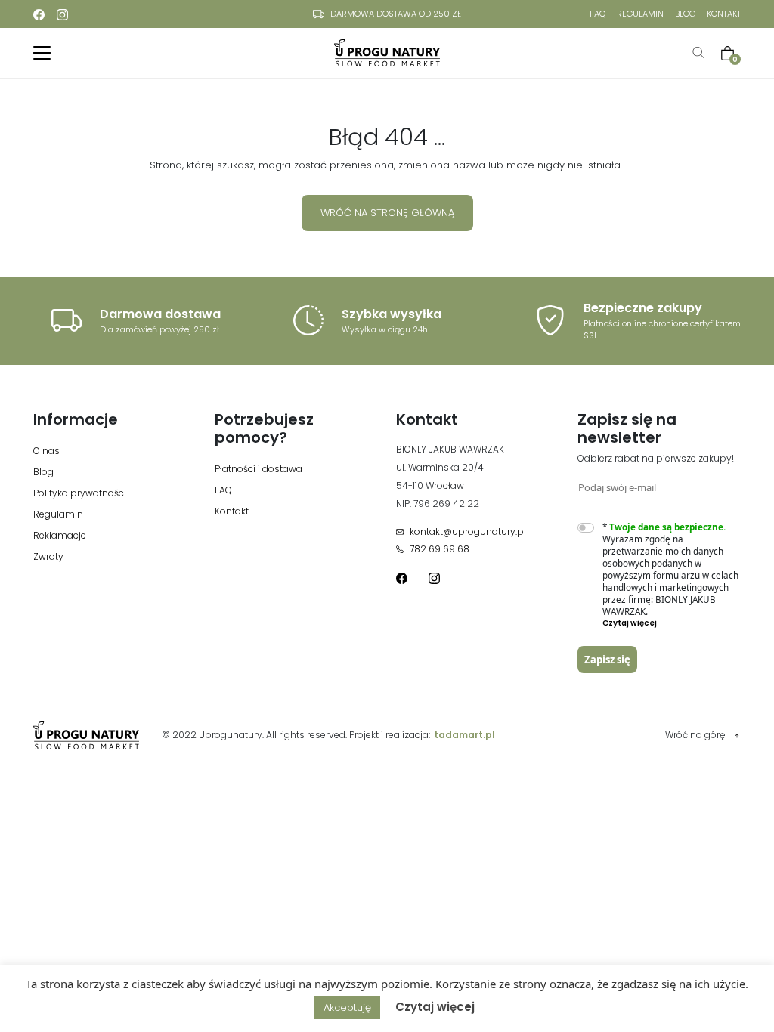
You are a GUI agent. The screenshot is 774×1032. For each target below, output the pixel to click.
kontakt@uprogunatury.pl (468, 531)
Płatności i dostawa (258, 468)
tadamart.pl (464, 734)
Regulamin (640, 14)
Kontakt (724, 14)
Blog (685, 14)
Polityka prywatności (79, 493)
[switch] (585, 528)
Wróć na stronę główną (387, 212)
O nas (46, 450)
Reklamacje (59, 535)
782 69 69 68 (439, 548)
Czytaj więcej (435, 1007)
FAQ (597, 14)
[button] (671, 623)
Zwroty (48, 556)
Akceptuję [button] (347, 1007)
